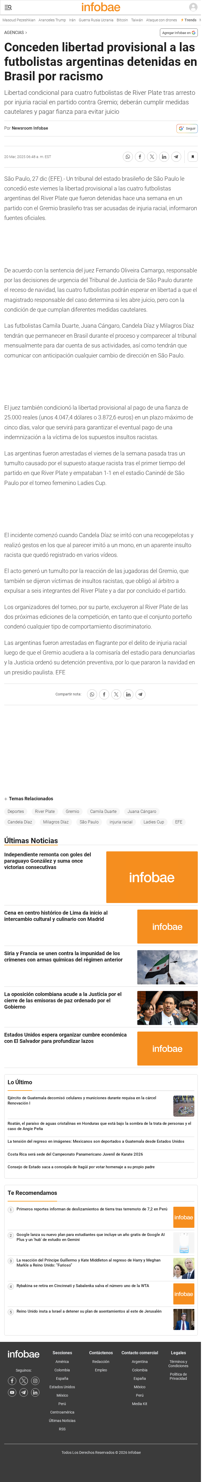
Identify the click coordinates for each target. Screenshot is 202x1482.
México (62, 1395)
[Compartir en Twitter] (152, 157)
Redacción (100, 1362)
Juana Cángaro (142, 811)
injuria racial (121, 822)
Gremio (72, 811)
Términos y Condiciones (178, 1364)
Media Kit (139, 1404)
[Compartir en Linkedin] (164, 157)
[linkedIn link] (35, 1392)
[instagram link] (35, 1381)
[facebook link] (12, 1381)
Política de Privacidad (178, 1376)
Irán (65, 20)
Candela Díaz (20, 822)
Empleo (101, 1370)
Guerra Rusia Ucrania (89, 20)
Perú (62, 1404)
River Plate (45, 811)
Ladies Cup (154, 822)
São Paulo (89, 822)
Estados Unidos (62, 1387)
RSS (62, 1429)
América (62, 1362)
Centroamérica (62, 1412)
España (62, 1378)
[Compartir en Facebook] (140, 157)
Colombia (62, 1370)
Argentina (140, 1362)
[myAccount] (193, 7)
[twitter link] (23, 1381)
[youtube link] (12, 1392)
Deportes (16, 811)
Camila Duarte (103, 811)
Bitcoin (115, 20)
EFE (178, 822)
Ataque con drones (154, 20)
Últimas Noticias (62, 1421)
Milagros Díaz (56, 822)
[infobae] (101, 7)
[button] (8, 7)
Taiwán (130, 20)
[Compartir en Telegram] (176, 157)
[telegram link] (23, 1392)
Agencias (14, 32)
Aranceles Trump (45, 20)
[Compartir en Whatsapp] (128, 157)
